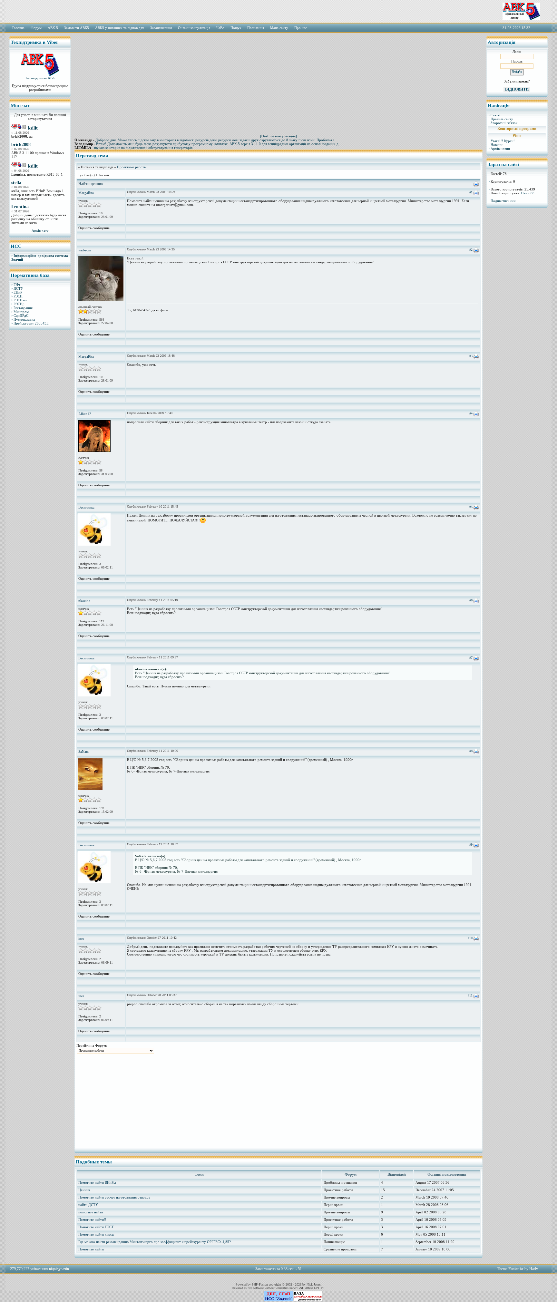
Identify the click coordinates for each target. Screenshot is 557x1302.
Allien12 (84, 414)
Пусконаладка (24, 319)
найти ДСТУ (88, 1205)
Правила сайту (502, 119)
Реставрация (23, 308)
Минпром (21, 312)
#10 (470, 938)
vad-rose (84, 250)
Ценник (84, 1190)
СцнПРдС (21, 315)
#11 (470, 995)
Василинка (86, 507)
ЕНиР (18, 292)
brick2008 (21, 144)
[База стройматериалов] (308, 1300)
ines (81, 938)
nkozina (84, 601)
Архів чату (40, 230)
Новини (497, 145)
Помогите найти (91, 1249)
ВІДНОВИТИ (517, 89)
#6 (471, 600)
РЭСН (18, 296)
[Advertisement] (40, 433)
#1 (471, 192)
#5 (471, 507)
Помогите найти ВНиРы (97, 1182)
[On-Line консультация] (278, 136)
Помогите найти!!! (93, 1219)
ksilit (33, 128)
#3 (471, 356)
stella (16, 182)
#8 (471, 751)
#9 (471, 844)
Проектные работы (131, 167)
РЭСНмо (20, 300)
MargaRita (86, 193)
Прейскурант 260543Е (31, 323)
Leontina (20, 206)
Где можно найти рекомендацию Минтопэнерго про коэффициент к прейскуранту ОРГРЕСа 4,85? (154, 1242)
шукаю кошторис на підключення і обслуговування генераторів (143, 148)
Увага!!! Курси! (503, 141)
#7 (471, 657)
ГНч (17, 285)
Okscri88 (527, 193)
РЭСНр (19, 304)
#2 (471, 249)
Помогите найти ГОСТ (96, 1227)
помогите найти (90, 1212)
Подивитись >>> (503, 201)
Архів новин (500, 149)
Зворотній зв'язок (504, 123)
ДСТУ (18, 288)
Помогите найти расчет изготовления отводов (114, 1197)
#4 (471, 413)
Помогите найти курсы (96, 1234)
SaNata (83, 751)
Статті (495, 115)
